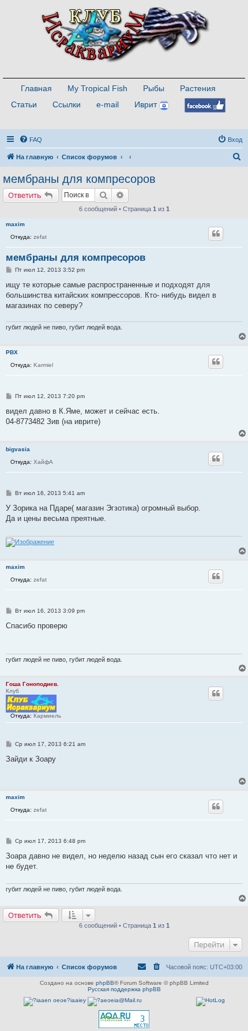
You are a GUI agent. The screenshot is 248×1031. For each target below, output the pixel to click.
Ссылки (66, 104)
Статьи (24, 104)
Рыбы (153, 88)
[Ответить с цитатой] (215, 234)
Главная (36, 88)
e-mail (107, 104)
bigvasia (18, 449)
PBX (12, 352)
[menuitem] (30, 140)
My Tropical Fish (97, 88)
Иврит (145, 104)
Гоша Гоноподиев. (32, 684)
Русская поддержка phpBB (124, 989)
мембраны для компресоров (79, 179)
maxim (15, 224)
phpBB (105, 983)
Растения (198, 88)
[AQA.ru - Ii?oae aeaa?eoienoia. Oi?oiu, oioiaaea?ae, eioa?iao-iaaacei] (124, 1019)
